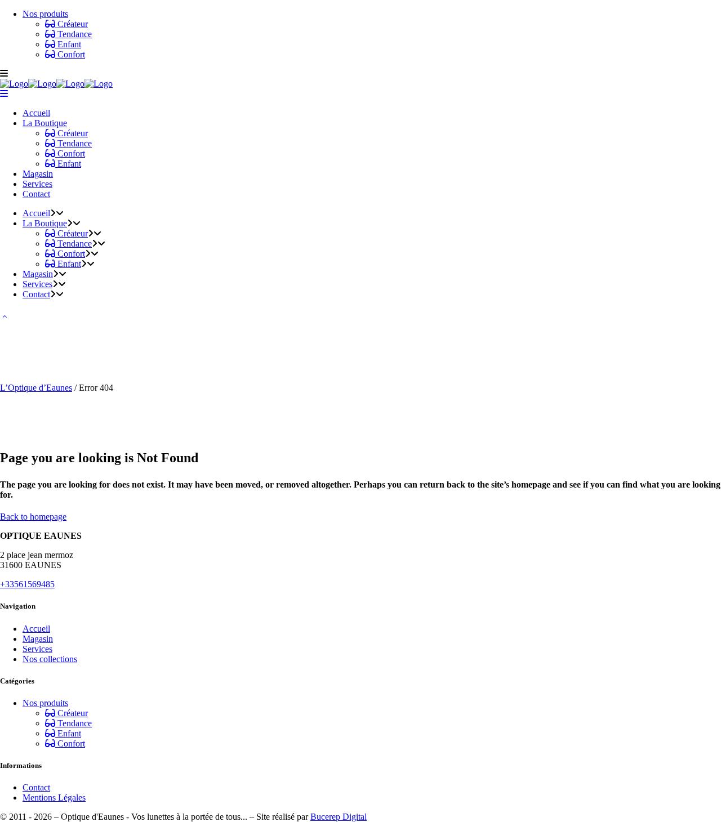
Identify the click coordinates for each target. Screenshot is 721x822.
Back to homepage (33, 516)
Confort (70, 54)
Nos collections (50, 659)
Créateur (71, 24)
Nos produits (45, 14)
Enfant (68, 44)
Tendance (73, 34)
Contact (36, 787)
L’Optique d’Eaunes (36, 387)
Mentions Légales (54, 797)
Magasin (38, 639)
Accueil (36, 628)
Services (37, 649)
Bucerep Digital (338, 816)
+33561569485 (27, 584)
